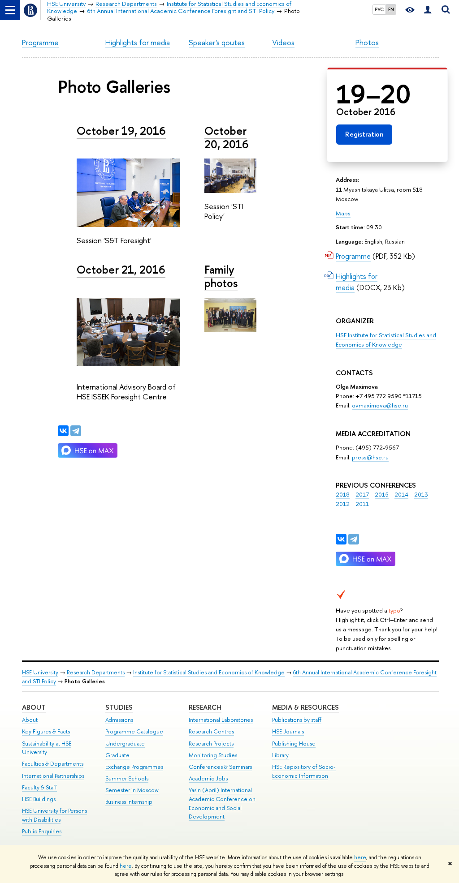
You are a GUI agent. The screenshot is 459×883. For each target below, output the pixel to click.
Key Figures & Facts (46, 731)
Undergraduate (125, 743)
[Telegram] (353, 539)
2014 (401, 494)
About (34, 707)
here (360, 857)
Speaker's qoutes (217, 42)
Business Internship (128, 802)
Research (205, 707)
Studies (119, 707)
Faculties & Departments (52, 763)
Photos (367, 42)
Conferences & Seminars (220, 767)
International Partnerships (53, 776)
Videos (283, 42)
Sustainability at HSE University (46, 748)
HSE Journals (288, 731)
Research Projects (211, 743)
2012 (343, 504)
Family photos (221, 276)
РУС (379, 9)
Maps (343, 213)
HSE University (40, 672)
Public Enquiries (41, 831)
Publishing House (294, 743)
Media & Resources (305, 707)
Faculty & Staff (39, 787)
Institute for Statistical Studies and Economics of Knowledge (209, 672)
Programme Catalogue (134, 731)
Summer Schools (126, 778)
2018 (343, 494)
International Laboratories (221, 720)
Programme (40, 42)
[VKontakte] (341, 539)
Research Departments (96, 672)
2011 (362, 504)
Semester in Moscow (132, 790)
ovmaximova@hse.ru (380, 405)
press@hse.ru (370, 457)
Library (280, 755)
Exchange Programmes (134, 767)
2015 (382, 494)
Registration (364, 134)
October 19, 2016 (121, 130)
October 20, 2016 (227, 137)
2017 (362, 494)
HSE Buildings (39, 799)
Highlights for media (137, 42)
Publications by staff (296, 720)
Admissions (119, 720)
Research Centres (211, 731)
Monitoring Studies (213, 755)
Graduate (117, 755)
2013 (421, 494)
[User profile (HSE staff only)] (427, 10)
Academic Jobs (208, 778)
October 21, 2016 (121, 269)
